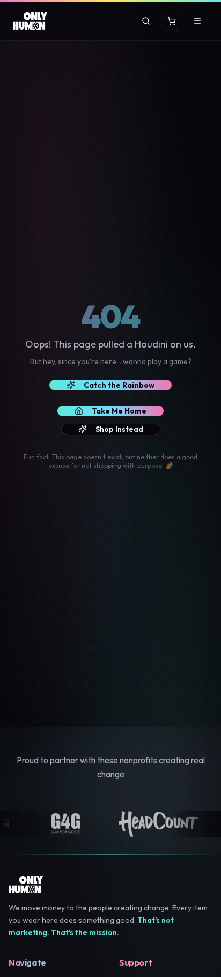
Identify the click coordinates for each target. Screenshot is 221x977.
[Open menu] (197, 21)
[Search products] (146, 21)
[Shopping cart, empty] (171, 21)
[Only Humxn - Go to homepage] (30, 21)
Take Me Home (119, 411)
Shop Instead (119, 429)
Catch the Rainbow (119, 385)
